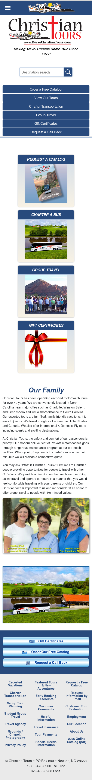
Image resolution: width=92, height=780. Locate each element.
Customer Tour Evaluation (76, 707)
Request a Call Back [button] (46, 131)
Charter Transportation (15, 694)
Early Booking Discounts (46, 697)
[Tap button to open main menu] (8, 7)
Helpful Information (46, 718)
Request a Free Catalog (76, 683)
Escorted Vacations (15, 683)
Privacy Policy (15, 745)
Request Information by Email (77, 695)
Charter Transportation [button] (46, 106)
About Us (76, 731)
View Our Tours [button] (46, 97)
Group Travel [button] (46, 114)
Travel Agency (15, 724)
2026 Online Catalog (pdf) (76, 740)
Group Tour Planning (15, 704)
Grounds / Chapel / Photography (15, 734)
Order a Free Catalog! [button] (46, 89)
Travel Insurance (46, 727)
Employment (76, 716)
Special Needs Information (46, 743)
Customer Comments (46, 707)
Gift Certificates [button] (46, 123)
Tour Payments (46, 734)
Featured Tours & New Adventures (46, 685)
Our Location (76, 724)
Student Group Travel (15, 714)
